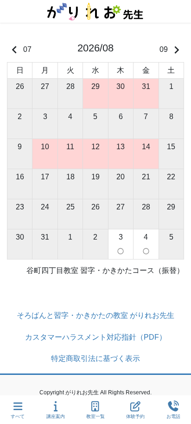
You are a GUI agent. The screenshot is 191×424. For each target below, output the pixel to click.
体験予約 (135, 416)
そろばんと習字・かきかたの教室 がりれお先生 (95, 315)
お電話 (173, 416)
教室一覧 (95, 416)
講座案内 (55, 416)
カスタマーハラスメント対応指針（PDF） (95, 337)
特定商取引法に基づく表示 (95, 358)
